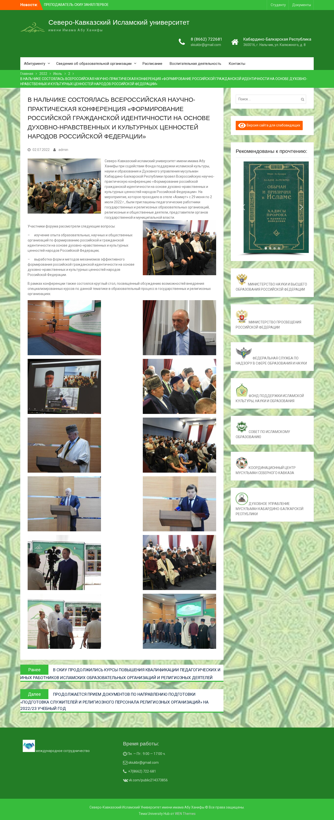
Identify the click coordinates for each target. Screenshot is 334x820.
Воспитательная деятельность (195, 63)
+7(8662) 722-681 (142, 771)
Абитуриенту (34, 63)
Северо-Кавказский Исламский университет (118, 22)
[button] (243, 207)
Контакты (237, 63)
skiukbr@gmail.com (206, 45)
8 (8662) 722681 (207, 39)
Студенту (278, 5)
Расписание (152, 63)
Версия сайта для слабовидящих (273, 125)
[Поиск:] (272, 99)
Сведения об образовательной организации (94, 63)
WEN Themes (185, 814)
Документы (301, 5)
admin (63, 150)
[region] (272, 208)
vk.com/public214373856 (148, 780)
